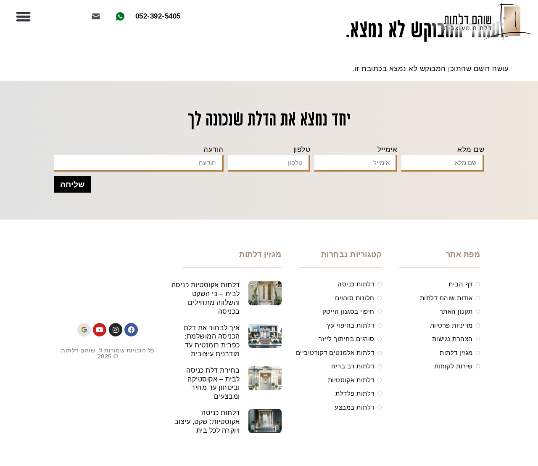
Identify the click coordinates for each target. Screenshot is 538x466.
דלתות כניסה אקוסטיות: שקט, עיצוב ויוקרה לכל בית (207, 421)
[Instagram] (115, 329)
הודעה (213, 150)
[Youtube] (99, 329)
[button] (23, 17)
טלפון (302, 150)
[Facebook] (131, 329)
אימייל (387, 150)
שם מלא (470, 150)
